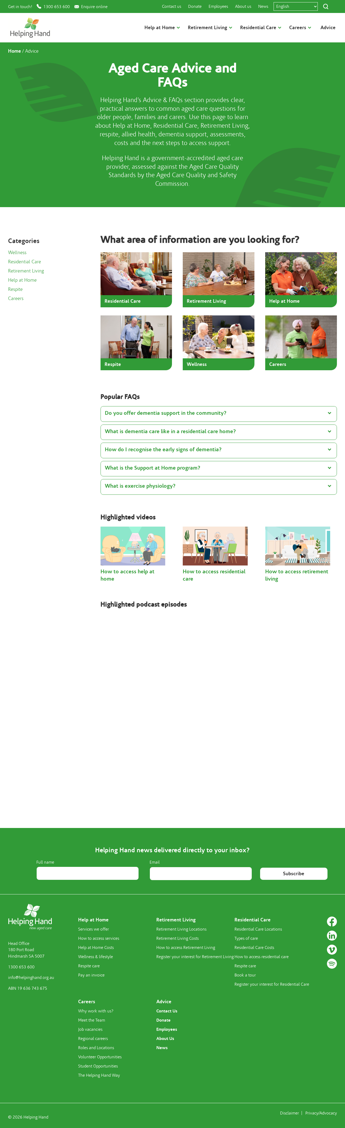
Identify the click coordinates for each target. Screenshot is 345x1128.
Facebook (332, 922)
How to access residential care (261, 956)
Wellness (17, 252)
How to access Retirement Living (185, 947)
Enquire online (94, 6)
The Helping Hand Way (99, 1075)
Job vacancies (90, 1029)
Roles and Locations (96, 1047)
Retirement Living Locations (181, 929)
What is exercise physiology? (140, 486)
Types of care (246, 938)
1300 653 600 (56, 6)
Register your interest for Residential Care (271, 984)
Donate (195, 6)
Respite (15, 289)
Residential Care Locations (258, 929)
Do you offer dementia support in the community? (165, 413)
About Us (165, 1038)
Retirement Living (26, 271)
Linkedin (332, 936)
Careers (15, 298)
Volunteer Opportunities (100, 1057)
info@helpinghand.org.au (31, 977)
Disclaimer (289, 1113)
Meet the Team (91, 1020)
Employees (218, 6)
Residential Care (24, 262)
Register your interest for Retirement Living (195, 956)
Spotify (332, 964)
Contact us (171, 6)
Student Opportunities (98, 1066)
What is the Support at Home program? (152, 468)
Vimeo (332, 950)
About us (243, 6)
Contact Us (166, 1010)
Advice (328, 28)
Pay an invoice (91, 975)
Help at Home (22, 280)
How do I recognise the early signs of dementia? (163, 449)
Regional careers (93, 1038)
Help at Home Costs (96, 947)
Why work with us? (95, 1011)
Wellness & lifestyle (95, 956)
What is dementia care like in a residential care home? (170, 431)
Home (14, 51)
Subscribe (293, 874)
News (263, 6)
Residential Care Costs (254, 947)
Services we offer (93, 929)
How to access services (98, 938)
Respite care (89, 966)
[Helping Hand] (30, 27)
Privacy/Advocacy (321, 1113)
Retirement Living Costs (177, 938)
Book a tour (245, 975)
